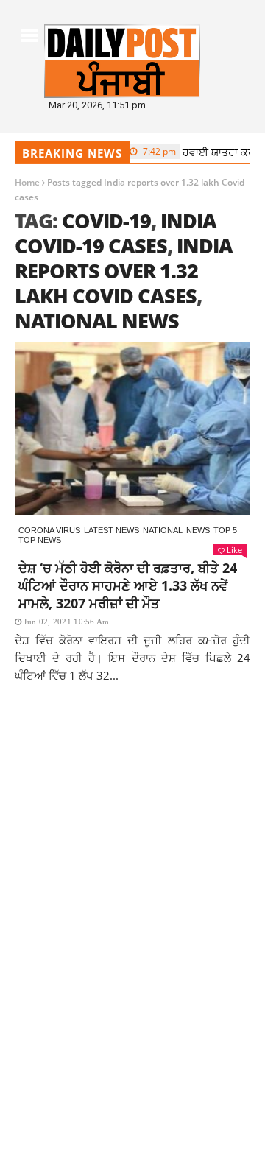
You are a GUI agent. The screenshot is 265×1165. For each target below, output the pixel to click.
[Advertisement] (132, 875)
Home (27, 182)
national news (97, 320)
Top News (39, 539)
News (198, 530)
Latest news (111, 530)
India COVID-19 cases (115, 233)
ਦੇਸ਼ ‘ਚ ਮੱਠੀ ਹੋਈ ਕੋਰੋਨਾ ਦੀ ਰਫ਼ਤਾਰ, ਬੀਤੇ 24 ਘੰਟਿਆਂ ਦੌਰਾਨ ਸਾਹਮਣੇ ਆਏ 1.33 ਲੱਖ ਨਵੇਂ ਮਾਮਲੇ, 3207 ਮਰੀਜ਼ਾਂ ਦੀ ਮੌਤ (127, 585)
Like (234, 549)
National (163, 530)
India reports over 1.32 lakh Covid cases (124, 270)
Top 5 (225, 530)
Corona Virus (49, 530)
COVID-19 (106, 220)
